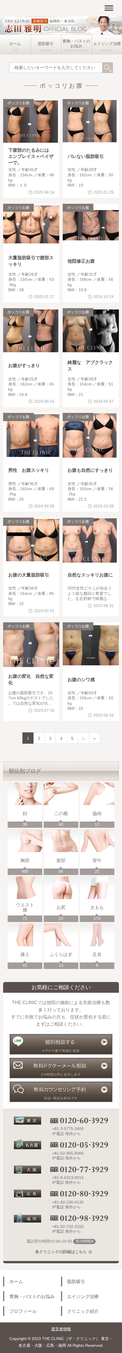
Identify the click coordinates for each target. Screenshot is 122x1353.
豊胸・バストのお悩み (76, 43)
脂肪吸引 (46, 44)
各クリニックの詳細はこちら (61, 1252)
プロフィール (23, 1311)
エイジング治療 (83, 1296)
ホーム (15, 44)
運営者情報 (61, 1329)
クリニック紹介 (83, 1311)
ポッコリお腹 (18, 103)
